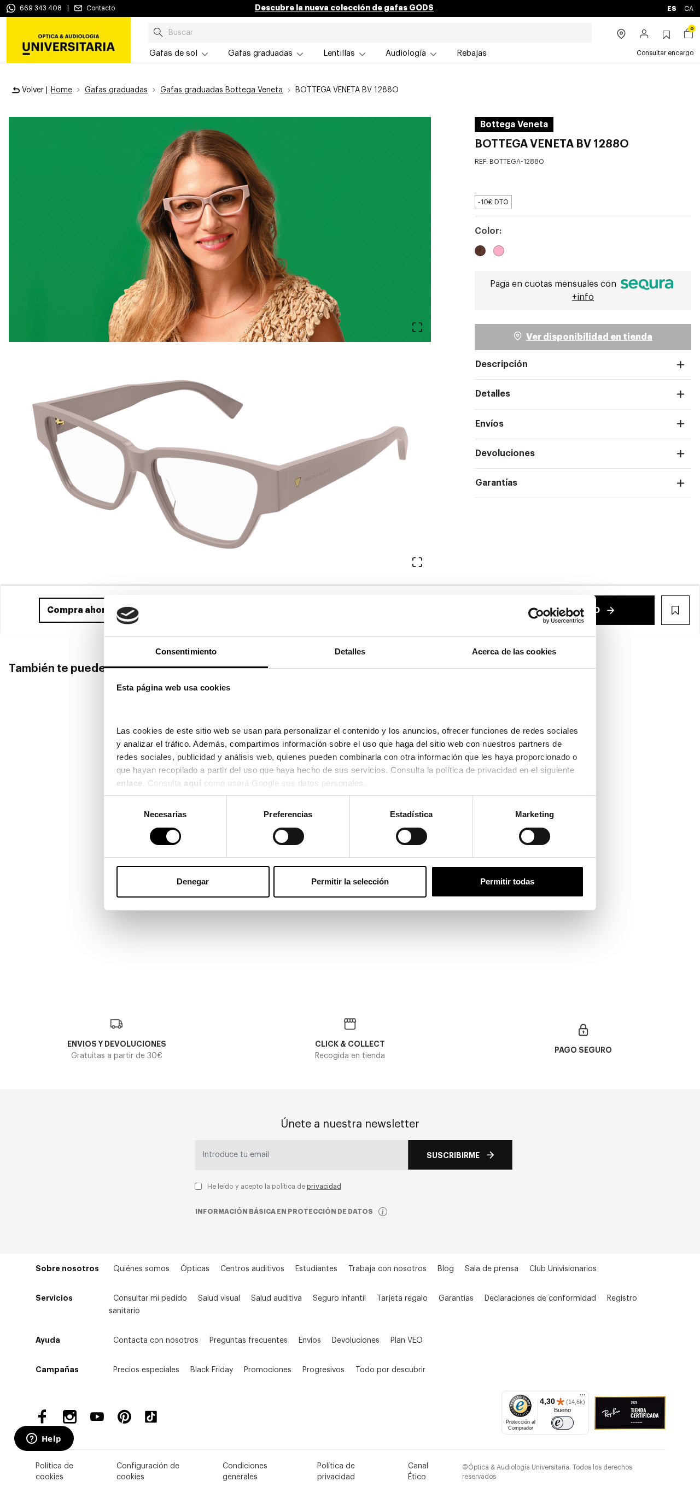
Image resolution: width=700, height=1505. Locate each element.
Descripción (501, 364)
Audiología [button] (406, 53)
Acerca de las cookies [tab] (514, 651)
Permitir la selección (350, 881)
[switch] (288, 836)
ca (688, 8)
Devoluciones (505, 453)
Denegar (193, 881)
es (672, 8)
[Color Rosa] (498, 252)
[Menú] (582, 1397)
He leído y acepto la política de (274, 1186)
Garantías (496, 483)
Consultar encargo (665, 53)
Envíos (489, 424)
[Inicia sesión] (644, 35)
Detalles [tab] (350, 651)
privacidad (324, 1186)
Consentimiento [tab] (186, 651)
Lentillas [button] (339, 53)
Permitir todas (507, 881)
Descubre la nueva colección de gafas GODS (344, 7)
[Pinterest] (124, 1417)
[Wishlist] (632, 760)
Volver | (34, 90)
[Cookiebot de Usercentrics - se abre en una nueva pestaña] (536, 615)
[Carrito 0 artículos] (688, 35)
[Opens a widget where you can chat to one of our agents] (44, 1439)
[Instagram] (70, 1417)
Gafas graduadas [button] (260, 53)
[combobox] (370, 33)
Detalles (492, 393)
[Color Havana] (480, 252)
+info (583, 297)
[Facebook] (42, 1417)
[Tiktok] (155, 1417)
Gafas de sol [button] (173, 53)
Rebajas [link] (472, 53)
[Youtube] (97, 1417)
